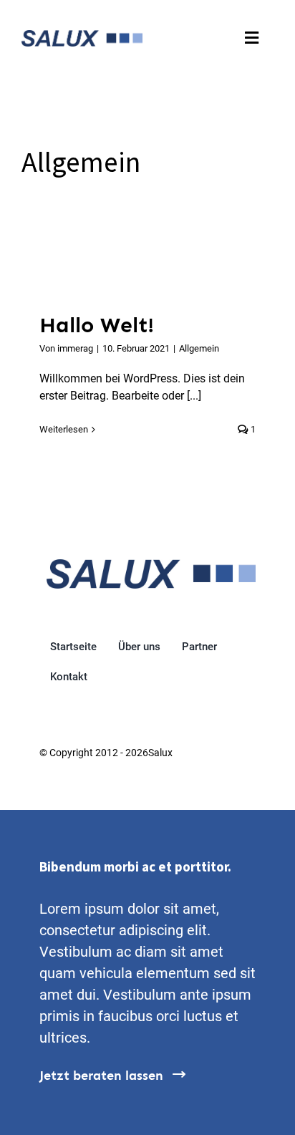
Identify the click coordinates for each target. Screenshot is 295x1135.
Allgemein (199, 348)
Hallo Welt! (96, 325)
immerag (75, 348)
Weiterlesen (63, 429)
